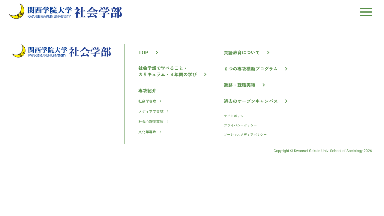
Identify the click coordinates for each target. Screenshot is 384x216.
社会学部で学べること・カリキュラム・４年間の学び (167, 71)
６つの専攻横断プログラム (251, 68)
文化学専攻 (147, 131)
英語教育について (242, 52)
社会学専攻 (147, 101)
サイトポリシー (235, 115)
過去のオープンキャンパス (251, 101)
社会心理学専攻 (151, 121)
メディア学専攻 (151, 111)
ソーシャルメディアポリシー (245, 134)
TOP (143, 53)
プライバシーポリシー (240, 125)
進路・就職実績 (239, 85)
